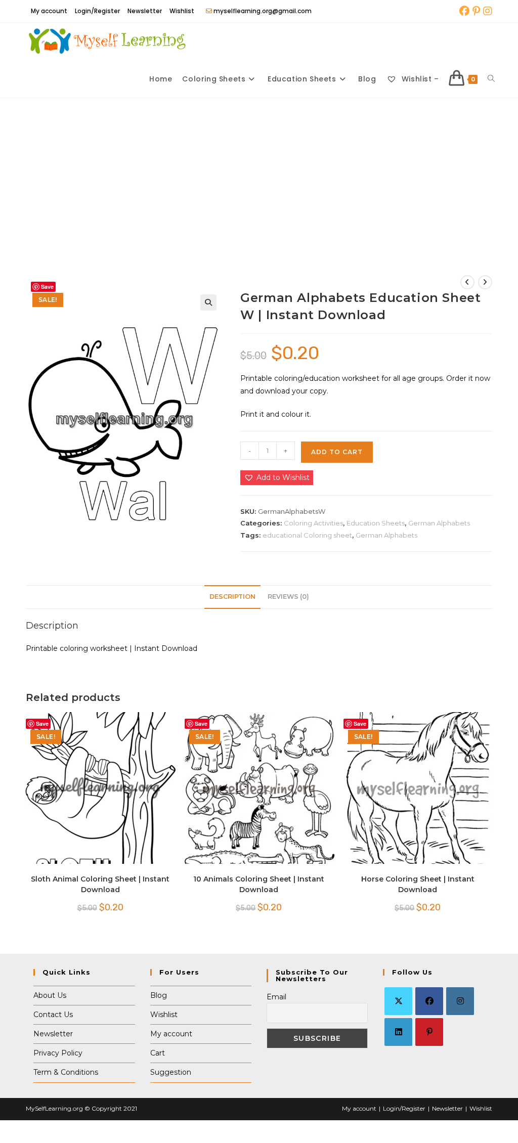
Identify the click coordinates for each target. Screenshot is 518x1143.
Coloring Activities (313, 523)
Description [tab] (232, 596)
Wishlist (181, 11)
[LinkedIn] (398, 1032)
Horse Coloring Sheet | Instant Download (417, 884)
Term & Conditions (65, 1072)
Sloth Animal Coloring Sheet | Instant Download (100, 884)
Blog (158, 995)
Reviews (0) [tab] (288, 596)
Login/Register (97, 11)
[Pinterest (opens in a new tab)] (476, 11)
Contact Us (53, 1014)
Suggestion (170, 1072)
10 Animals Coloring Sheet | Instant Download (258, 884)
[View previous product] (467, 282)
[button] (208, 302)
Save (47, 286)
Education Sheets (376, 523)
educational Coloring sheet (307, 535)
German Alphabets (439, 523)
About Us (49, 995)
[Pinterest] (429, 1032)
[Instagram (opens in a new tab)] (487, 11)
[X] (398, 1001)
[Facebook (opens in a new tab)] (464, 11)
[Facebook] (429, 1001)
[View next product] (485, 282)
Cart (157, 1053)
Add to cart (337, 452)
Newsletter (144, 11)
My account (49, 11)
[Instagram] (460, 1001)
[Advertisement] (259, 174)
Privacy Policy (57, 1053)
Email (276, 996)
